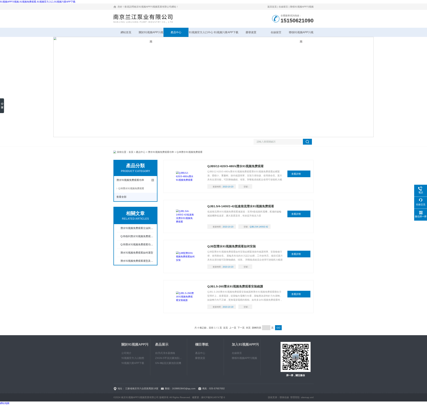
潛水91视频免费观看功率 (161, 152)
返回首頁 (272, 6)
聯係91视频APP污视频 (302, 6)
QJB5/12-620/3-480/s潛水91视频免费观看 (235, 166)
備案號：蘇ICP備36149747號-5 (208, 397)
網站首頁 (126, 32)
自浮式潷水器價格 (165, 353)
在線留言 (283, 6)
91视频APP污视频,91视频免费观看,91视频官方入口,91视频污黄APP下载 (37, 1)
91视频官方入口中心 (201, 32)
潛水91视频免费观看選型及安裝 (137, 260)
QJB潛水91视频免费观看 (131, 188)
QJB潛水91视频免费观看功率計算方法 (137, 244)
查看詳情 (296, 174)
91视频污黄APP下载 (226, 32)
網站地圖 (4, 403)
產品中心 (176, 32)
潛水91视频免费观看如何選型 (136, 252)
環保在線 (284, 397)
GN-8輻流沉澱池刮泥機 (168, 363)
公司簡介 (126, 353)
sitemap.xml (307, 397)
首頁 (131, 152)
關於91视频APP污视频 (151, 34)
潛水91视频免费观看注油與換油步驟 (137, 228)
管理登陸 (295, 397)
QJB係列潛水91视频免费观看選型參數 (137, 236)
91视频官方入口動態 (132, 358)
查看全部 (121, 196)
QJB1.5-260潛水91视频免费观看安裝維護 (235, 286)
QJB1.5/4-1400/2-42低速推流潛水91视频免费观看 (240, 206)
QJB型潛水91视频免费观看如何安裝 (231, 246)
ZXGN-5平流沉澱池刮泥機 (168, 358)
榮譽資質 (251, 32)
